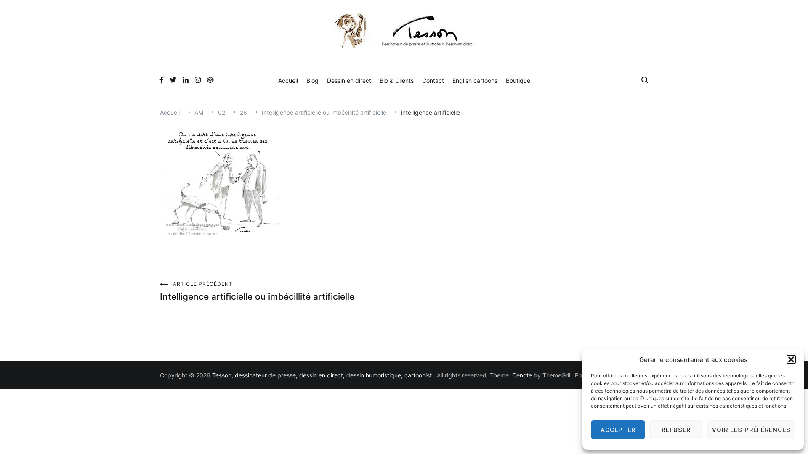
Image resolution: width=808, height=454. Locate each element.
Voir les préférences (751, 430)
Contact (433, 80)
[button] (791, 359)
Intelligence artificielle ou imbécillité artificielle (257, 291)
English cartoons (474, 80)
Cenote (522, 375)
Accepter (618, 430)
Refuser (676, 430)
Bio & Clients (397, 80)
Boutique (518, 80)
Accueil (288, 80)
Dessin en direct (349, 80)
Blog (312, 80)
